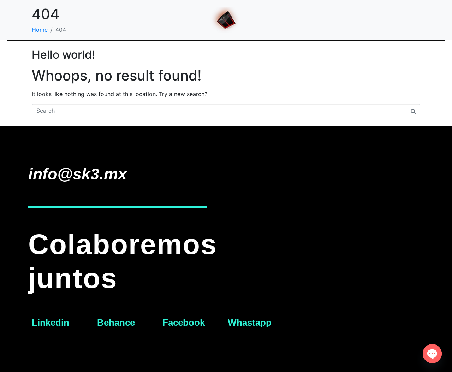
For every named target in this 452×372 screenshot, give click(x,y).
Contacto (246, 56)
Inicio (208, 56)
